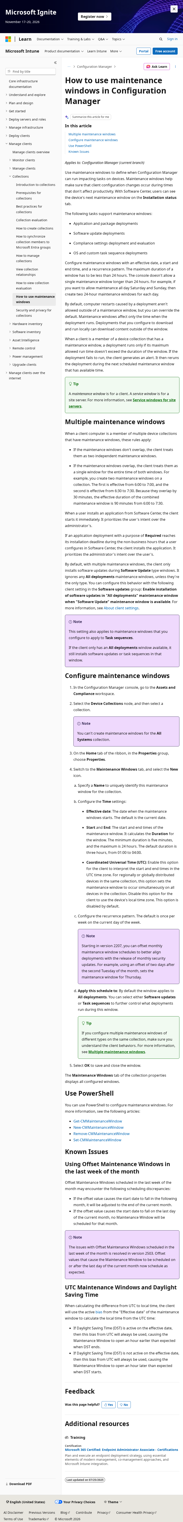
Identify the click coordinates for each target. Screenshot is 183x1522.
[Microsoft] (8, 39)
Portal (143, 51)
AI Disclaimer (13, 1512)
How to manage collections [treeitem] (28, 258)
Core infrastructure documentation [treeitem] (23, 84)
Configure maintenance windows (93, 140)
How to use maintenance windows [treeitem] (35, 299)
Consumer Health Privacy (135, 1512)
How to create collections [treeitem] (34, 228)
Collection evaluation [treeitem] (31, 220)
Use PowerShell (80, 146)
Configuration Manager (94, 66)
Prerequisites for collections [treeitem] (28, 195)
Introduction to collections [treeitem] (35, 185)
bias (99, 1311)
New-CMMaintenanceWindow (98, 1127)
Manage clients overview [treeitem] (31, 152)
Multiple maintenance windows (92, 134)
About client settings (121, 608)
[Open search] (160, 39)
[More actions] (175, 66)
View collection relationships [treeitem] (27, 272)
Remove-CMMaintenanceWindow (101, 1133)
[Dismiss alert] (174, 9)
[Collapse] (55, 62)
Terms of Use (13, 1519)
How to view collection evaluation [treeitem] (32, 286)
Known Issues (79, 151)
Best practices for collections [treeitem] (29, 209)
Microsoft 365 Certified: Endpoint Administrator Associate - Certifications (121, 1450)
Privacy (102, 1512)
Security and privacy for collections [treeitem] (34, 313)
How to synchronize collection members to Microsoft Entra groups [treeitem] (33, 241)
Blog (63, 1512)
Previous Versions (42, 1512)
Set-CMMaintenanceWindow (97, 1139)
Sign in (172, 39)
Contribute (84, 1512)
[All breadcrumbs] (69, 66)
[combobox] (30, 71)
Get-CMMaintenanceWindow (97, 1121)
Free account (165, 51)
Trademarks (37, 1519)
